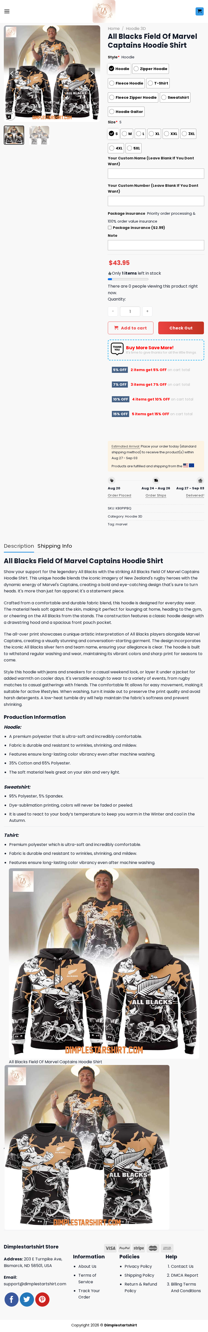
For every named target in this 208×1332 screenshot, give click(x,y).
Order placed (119, 495)
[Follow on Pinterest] (42, 1299)
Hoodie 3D (136, 28)
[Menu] (7, 11)
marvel (121, 524)
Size (113, 122)
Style (114, 57)
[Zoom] (10, 116)
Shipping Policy (139, 1275)
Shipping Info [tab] (55, 546)
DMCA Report (184, 1275)
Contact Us (182, 1266)
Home (114, 28)
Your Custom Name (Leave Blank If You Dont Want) (151, 161)
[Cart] (200, 11)
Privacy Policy (138, 1266)
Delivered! (195, 495)
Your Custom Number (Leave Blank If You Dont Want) (153, 188)
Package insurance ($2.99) (139, 227)
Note (112, 235)
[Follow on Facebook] (12, 1299)
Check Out (181, 328)
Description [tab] (19, 546)
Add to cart (134, 328)
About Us (87, 1266)
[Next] (91, 73)
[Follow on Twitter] (27, 1299)
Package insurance (126, 213)
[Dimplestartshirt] (104, 11)
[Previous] (12, 73)
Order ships (156, 495)
